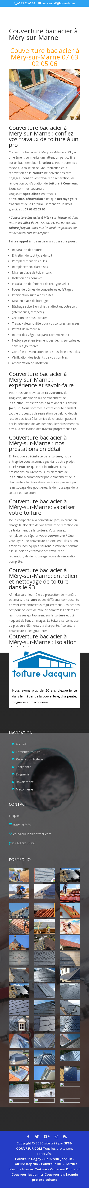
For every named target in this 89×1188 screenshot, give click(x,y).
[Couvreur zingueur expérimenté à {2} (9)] (70, 1073)
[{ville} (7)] (70, 910)
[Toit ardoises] (44, 1007)
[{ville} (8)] (19, 926)
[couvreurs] (19, 910)
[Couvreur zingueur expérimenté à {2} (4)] (19, 1057)
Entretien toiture (28, 752)
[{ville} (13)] (70, 942)
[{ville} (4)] (70, 892)
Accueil (21, 744)
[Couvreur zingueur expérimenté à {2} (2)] (44, 1041)
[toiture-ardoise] (19, 1023)
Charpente (23, 767)
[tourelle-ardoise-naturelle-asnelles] (70, 1024)
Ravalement (24, 782)
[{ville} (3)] (44, 891)
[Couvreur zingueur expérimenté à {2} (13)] (19, 1105)
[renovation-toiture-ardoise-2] (19, 1007)
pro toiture (48, 1179)
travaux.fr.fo (22, 824)
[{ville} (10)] (70, 926)
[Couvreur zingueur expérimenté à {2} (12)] (70, 1089)
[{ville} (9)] (44, 926)
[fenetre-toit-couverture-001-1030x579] (19, 990)
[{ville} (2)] (70, 875)
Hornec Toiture (34, 1169)
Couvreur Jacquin (58, 1159)
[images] (70, 990)
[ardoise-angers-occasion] (44, 958)
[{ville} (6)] (44, 910)
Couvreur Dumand (64, 1169)
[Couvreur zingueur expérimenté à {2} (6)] (70, 1055)
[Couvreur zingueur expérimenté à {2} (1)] (19, 1041)
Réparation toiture (29, 759)
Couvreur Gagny (28, 1159)
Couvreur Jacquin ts (27, 1174)
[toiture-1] (70, 1007)
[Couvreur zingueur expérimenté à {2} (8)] (44, 1073)
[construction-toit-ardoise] (70, 958)
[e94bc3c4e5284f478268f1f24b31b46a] (70, 975)
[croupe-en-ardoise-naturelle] (44, 975)
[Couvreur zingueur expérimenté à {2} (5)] (44, 1057)
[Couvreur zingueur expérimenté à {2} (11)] (44, 1089)
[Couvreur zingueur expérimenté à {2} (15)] (70, 1105)
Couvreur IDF (51, 1164)
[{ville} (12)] (44, 942)
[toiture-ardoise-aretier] (44, 1023)
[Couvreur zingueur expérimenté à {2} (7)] (19, 1073)
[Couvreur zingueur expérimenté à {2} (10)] (19, 1089)
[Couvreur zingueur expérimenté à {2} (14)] (44, 1103)
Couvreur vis (54, 1174)
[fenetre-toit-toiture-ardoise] (44, 990)
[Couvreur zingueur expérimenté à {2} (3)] (70, 1041)
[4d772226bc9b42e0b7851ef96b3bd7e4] (19, 958)
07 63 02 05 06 (23, 843)
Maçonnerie (24, 789)
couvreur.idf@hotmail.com (32, 834)
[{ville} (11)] (19, 942)
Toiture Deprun (25, 1164)
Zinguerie (23, 774)
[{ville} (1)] (19, 875)
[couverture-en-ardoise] (19, 975)
